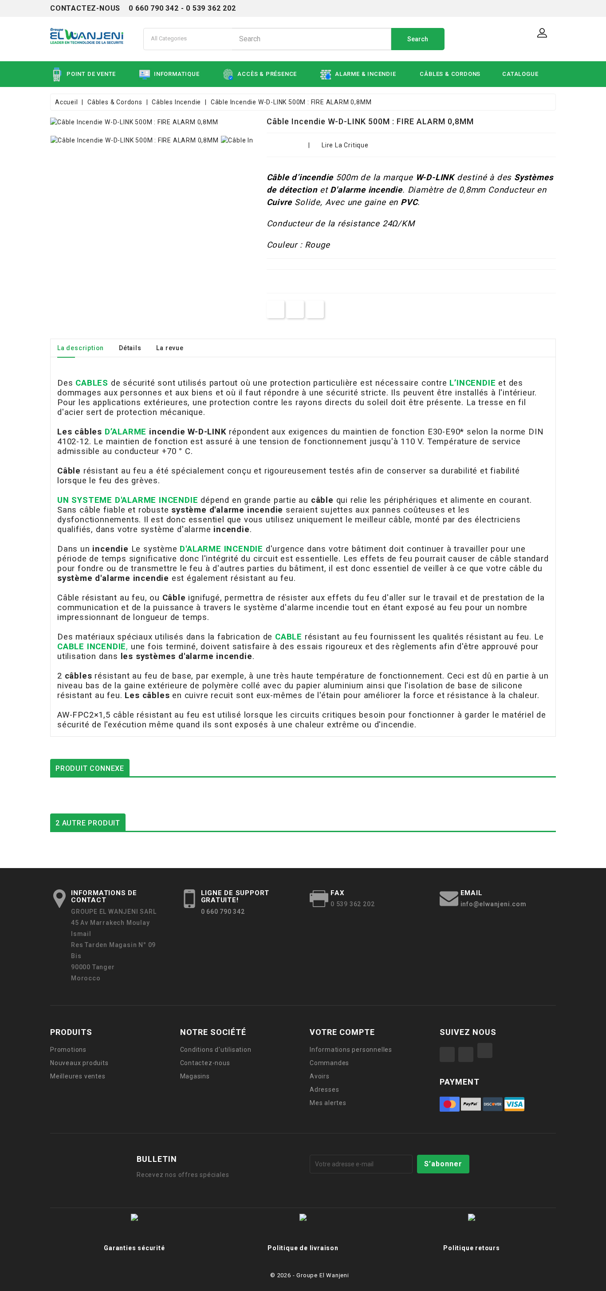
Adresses (324, 1089)
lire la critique (345, 145)
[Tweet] (295, 309)
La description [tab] (80, 347)
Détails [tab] (130, 347)
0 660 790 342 (223, 911)
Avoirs (320, 1076)
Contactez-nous (205, 1062)
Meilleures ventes (78, 1076)
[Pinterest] (315, 309)
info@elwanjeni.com (493, 904)
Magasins (195, 1076)
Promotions (68, 1049)
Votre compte (342, 1032)
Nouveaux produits (79, 1062)
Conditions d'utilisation (216, 1049)
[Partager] (275, 309)
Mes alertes (328, 1102)
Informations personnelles (351, 1049)
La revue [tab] (169, 347)
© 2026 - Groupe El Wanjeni (309, 1275)
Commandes (329, 1062)
